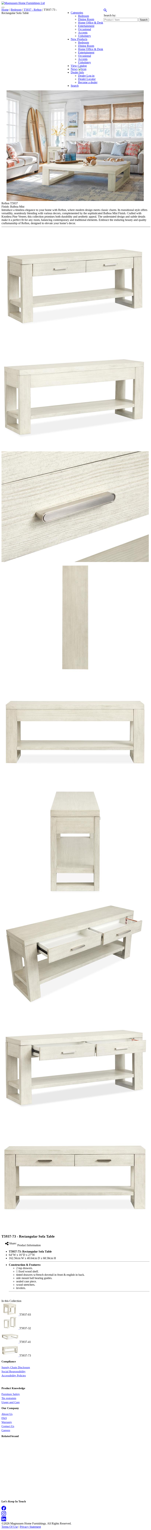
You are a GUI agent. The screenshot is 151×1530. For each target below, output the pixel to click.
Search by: (110, 15)
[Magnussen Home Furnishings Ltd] (23, 3)
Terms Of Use (9, 1526)
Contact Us (7, 1426)
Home (5, 9)
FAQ (4, 1418)
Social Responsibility (13, 1371)
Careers (5, 1430)
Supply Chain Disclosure (15, 1367)
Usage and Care (10, 1402)
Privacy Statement (30, 1526)
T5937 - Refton (33, 9)
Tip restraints (8, 1398)
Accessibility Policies (13, 1375)
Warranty (6, 1422)
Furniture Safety (10, 1394)
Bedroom (16, 9)
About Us (7, 1414)
